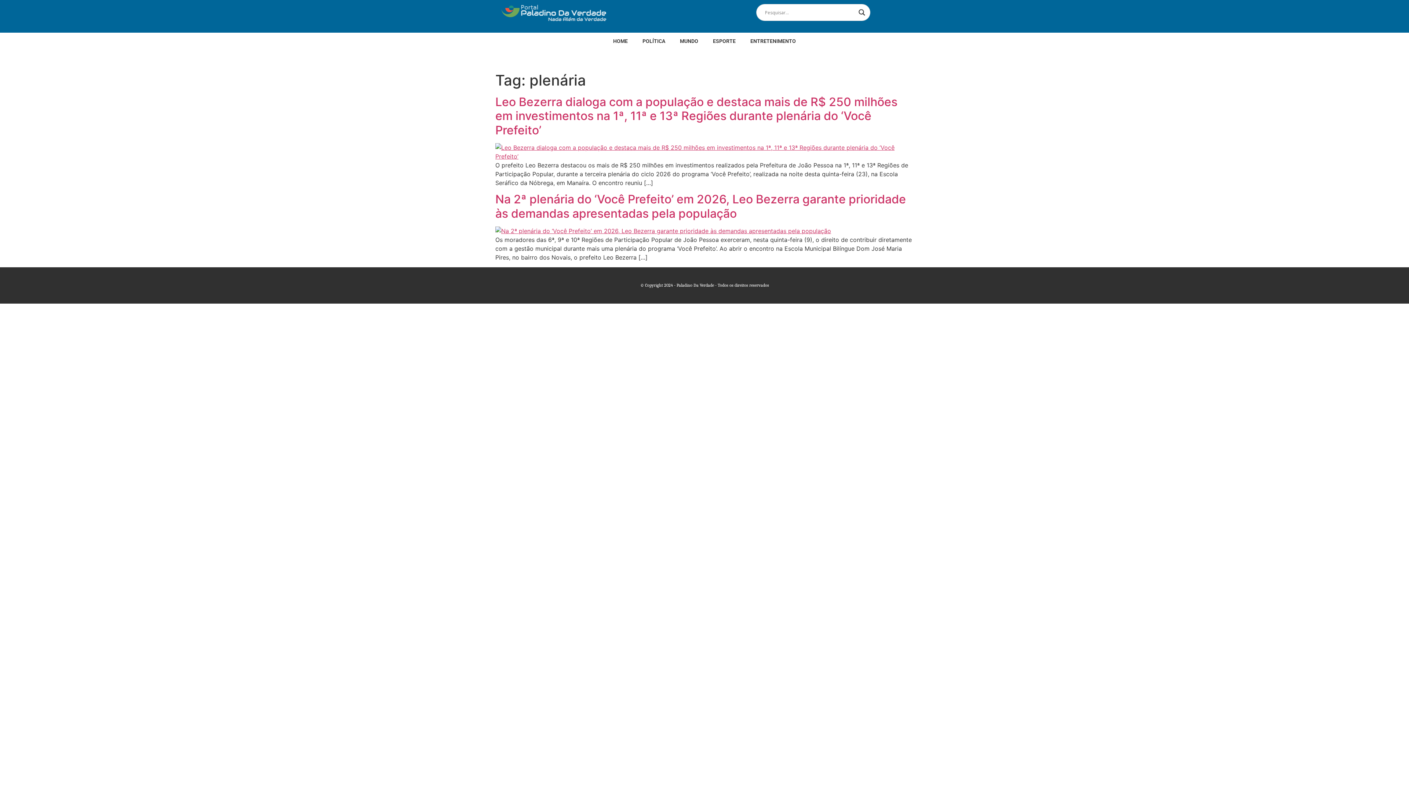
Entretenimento (773, 41)
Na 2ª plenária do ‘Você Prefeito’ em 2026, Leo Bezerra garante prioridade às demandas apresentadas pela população (700, 206)
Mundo (689, 41)
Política (653, 41)
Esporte (724, 41)
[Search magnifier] (862, 12)
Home (620, 41)
